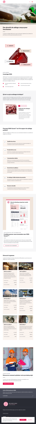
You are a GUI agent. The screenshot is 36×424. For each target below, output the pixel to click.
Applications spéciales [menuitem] (21, 409)
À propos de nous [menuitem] (5, 413)
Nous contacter (8, 383)
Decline (30, 419)
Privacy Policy (4, 420)
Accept (23, 419)
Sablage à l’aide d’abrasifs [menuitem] (7, 409)
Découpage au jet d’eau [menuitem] (14, 409)
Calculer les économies (11, 245)
